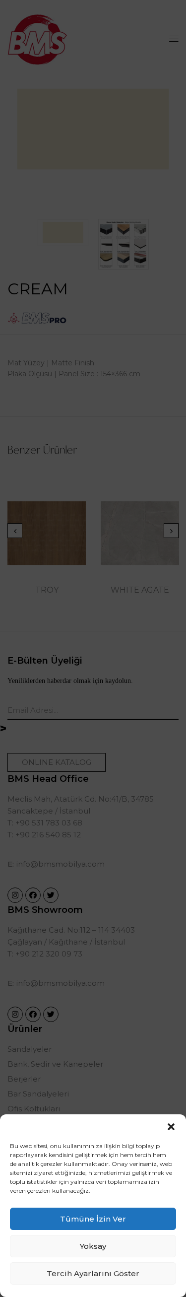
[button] (171, 1127)
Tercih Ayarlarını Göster (93, 1273)
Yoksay (93, 1246)
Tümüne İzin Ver (93, 1219)
